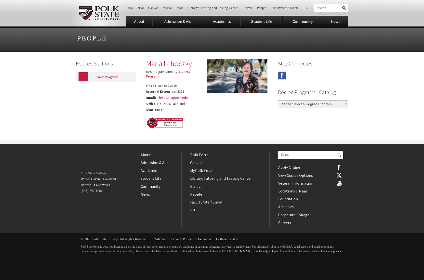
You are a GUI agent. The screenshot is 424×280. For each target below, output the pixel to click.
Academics (222, 21)
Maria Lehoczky (169, 63)
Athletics (286, 206)
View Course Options (295, 175)
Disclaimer (203, 239)
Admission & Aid (177, 21)
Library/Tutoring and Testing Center (212, 8)
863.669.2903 (243, 251)
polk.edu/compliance (329, 251)
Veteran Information (295, 183)
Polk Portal (136, 8)
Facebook (282, 75)
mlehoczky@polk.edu (172, 98)
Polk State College (98, 13)
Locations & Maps (293, 191)
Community (303, 21)
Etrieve (247, 8)
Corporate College (293, 214)
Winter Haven (90, 179)
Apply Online (289, 167)
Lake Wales (102, 185)
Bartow (86, 185)
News (335, 21)
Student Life (261, 21)
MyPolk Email (172, 8)
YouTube (339, 183)
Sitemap (160, 239)
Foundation (288, 198)
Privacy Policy (181, 239)
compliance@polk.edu (265, 251)
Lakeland (109, 179)
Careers (284, 222)
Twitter (339, 175)
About (139, 21)
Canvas (153, 8)
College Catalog (227, 239)
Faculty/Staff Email (284, 8)
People (261, 8)
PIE (305, 8)
